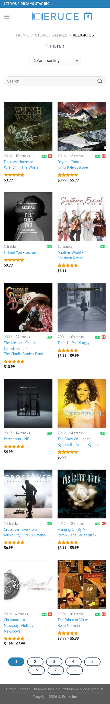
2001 (62, 337)
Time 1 (63, 343)
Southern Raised (70, 258)
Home (22, 35)
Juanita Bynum (87, 445)
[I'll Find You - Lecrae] (28, 216)
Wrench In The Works (21, 167)
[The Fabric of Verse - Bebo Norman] (82, 584)
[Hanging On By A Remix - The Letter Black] (82, 494)
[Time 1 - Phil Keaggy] (82, 307)
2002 (8, 337)
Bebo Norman (69, 626)
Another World (69, 252)
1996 (62, 614)
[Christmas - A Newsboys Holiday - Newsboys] (28, 584)
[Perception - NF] (28, 403)
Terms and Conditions (83, 689)
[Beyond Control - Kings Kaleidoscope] (82, 126)
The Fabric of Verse (73, 620)
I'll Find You (13, 252)
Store (41, 35)
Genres (59, 35)
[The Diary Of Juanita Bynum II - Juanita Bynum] (82, 403)
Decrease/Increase (18, 162)
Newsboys (12, 631)
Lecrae (30, 252)
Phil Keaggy (80, 343)
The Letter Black (83, 535)
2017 (8, 433)
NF (26, 439)
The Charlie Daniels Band (23, 354)
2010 (8, 156)
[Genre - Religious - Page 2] (75, 670)
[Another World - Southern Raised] (82, 216)
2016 (62, 156)
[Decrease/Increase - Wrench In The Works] (28, 126)
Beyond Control (70, 162)
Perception (12, 439)
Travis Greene (34, 535)
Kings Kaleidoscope (73, 167)
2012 (62, 433)
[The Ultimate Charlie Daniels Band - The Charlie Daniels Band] (28, 307)
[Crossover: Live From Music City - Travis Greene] (28, 494)
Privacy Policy (47, 689)
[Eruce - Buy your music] (55, 17)
